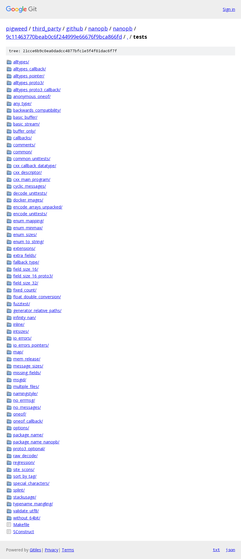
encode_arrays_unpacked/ (37, 207)
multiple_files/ (26, 386)
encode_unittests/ (30, 213)
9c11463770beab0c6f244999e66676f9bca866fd (64, 36)
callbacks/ (22, 137)
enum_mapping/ (28, 220)
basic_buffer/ (25, 117)
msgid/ (19, 379)
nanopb (98, 28)
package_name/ (28, 435)
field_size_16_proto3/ (33, 276)
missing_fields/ (27, 372)
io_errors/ (22, 338)
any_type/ (22, 103)
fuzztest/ (21, 303)
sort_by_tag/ (24, 476)
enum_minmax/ (28, 228)
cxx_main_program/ (31, 179)
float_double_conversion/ (37, 296)
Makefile (21, 524)
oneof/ (19, 414)
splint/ (19, 490)
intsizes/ (21, 331)
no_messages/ (27, 407)
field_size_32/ (25, 283)
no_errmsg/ (24, 400)
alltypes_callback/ (29, 69)
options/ (21, 428)
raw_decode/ (25, 455)
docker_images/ (28, 200)
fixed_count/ (24, 290)
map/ (18, 352)
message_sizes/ (28, 366)
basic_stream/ (26, 124)
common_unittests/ (31, 158)
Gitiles (35, 550)
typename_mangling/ (33, 504)
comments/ (24, 145)
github (74, 28)
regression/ (24, 462)
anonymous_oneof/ (32, 96)
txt (216, 549)
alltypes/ (21, 62)
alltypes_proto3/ (28, 82)
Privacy (51, 550)
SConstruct (23, 531)
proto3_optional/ (29, 448)
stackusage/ (24, 497)
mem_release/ (26, 359)
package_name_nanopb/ (36, 442)
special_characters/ (31, 483)
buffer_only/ (24, 131)
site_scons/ (23, 469)
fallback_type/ (26, 262)
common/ (22, 152)
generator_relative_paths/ (37, 310)
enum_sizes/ (25, 234)
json (230, 549)
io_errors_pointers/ (31, 345)
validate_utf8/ (26, 511)
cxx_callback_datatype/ (34, 165)
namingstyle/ (25, 393)
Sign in (229, 9)
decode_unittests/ (30, 193)
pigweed (16, 28)
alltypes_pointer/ (28, 76)
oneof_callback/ (28, 421)
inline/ (18, 324)
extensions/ (24, 248)
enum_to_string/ (28, 241)
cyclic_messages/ (29, 186)
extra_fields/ (24, 255)
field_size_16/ (25, 269)
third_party (46, 28)
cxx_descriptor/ (27, 172)
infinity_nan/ (24, 317)
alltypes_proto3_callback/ (37, 89)
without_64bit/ (26, 518)
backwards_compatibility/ (37, 110)
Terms (68, 550)
